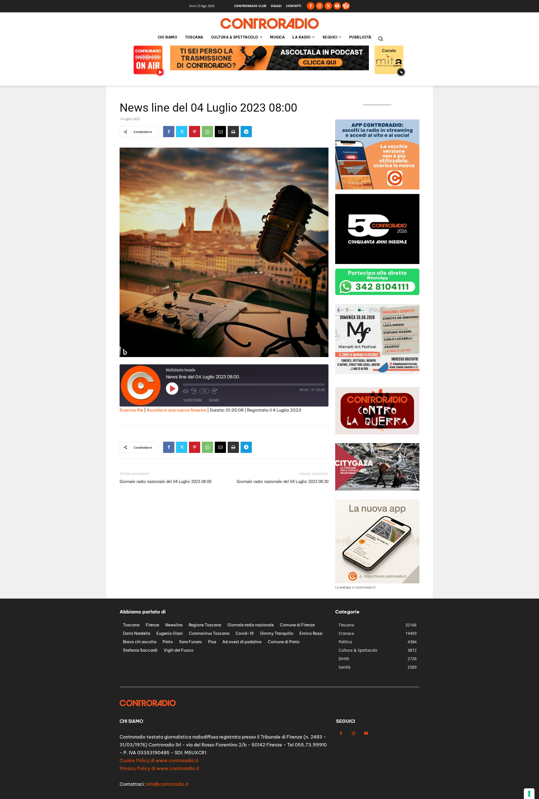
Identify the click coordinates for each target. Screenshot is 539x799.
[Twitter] (328, 6)
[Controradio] (269, 23)
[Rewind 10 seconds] (194, 391)
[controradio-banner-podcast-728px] (269, 68)
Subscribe (192, 400)
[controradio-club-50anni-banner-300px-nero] (377, 262)
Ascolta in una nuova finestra (176, 410)
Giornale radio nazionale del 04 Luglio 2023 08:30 (282, 481)
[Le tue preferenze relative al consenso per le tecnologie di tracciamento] (529, 793)
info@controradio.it (167, 784)
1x (204, 391)
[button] (380, 38)
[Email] (220, 131)
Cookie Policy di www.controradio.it (159, 760)
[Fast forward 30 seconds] (214, 391)
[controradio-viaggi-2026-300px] (377, 188)
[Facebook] (310, 6)
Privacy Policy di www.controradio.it (159, 768)
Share (214, 400)
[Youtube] (337, 6)
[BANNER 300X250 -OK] (377, 372)
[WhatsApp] (207, 131)
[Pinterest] (194, 131)
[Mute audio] (185, 391)
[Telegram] (246, 131)
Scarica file (131, 410)
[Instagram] (319, 6)
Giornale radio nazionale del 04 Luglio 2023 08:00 (165, 481)
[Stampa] (233, 131)
